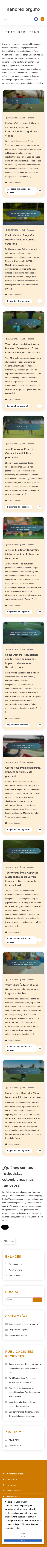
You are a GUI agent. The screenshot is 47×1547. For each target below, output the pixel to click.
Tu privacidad (12, 1485)
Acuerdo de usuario (15, 1491)
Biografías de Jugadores (18, 301)
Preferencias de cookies (16, 1474)
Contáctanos (14, 1276)
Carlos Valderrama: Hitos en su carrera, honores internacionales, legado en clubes (25, 1368)
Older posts (9, 1241)
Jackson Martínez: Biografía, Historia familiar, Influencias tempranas (22, 554)
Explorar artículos (16, 1264)
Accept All (23, 1540)
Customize (23, 1533)
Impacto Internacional (17, 406)
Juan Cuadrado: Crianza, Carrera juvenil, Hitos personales (19, 453)
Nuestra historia (15, 1270)
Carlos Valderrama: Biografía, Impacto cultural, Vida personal (23, 772)
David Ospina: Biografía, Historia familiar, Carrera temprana (20, 240)
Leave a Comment (14, 183)
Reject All (23, 1536)
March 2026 (14, 1440)
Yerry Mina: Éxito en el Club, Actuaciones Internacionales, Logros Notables (22, 989)
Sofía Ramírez (28, 118)
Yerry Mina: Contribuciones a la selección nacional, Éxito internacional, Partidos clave (22, 348)
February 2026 (15, 1446)
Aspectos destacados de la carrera (20, 191)
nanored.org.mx (23, 9)
